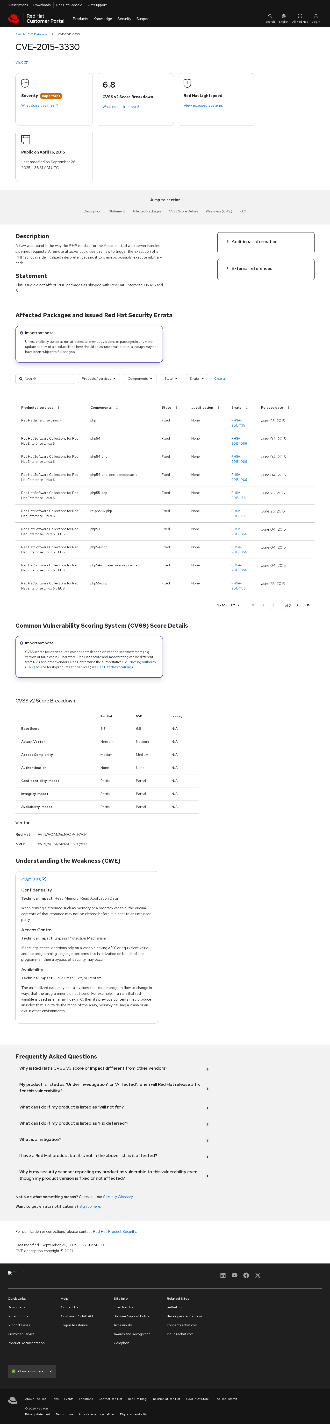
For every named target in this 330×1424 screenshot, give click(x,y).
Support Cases (19, 1325)
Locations (86, 1399)
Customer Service (21, 1334)
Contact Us (69, 1307)
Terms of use (64, 1414)
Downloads (41, 5)
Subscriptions (17, 5)
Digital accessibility (133, 1414)
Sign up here (89, 1206)
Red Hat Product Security (114, 1231)
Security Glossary (118, 1196)
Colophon (121, 1343)
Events (68, 1399)
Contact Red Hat (110, 1399)
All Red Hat (300, 22)
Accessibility (123, 1325)
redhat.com (175, 1307)
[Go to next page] (297, 605)
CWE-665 (31, 880)
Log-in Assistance (74, 1325)
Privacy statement (37, 1414)
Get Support (97, 5)
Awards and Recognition (132, 1334)
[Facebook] (246, 1276)
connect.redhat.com (182, 1325)
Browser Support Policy (131, 1316)
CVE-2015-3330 (69, 34)
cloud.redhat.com (180, 1334)
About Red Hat (35, 1399)
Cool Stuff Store (197, 1399)
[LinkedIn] (223, 1276)
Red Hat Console (69, 5)
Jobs (55, 1399)
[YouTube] (234, 1276)
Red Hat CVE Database (31, 34)
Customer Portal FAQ (77, 1316)
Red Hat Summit (226, 1399)
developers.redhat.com (184, 1316)
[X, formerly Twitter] (258, 1276)
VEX (19, 62)
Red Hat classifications (114, 667)
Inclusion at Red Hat (166, 1399)
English (283, 22)
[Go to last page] (308, 605)
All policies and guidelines (96, 1414)
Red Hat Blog (137, 1399)
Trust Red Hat (124, 1307)
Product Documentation (26, 1343)
